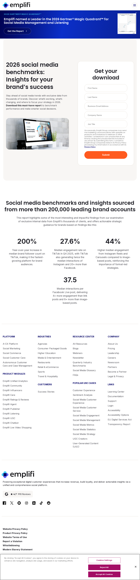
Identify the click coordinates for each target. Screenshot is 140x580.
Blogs (75, 348)
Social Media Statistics (84, 429)
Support (112, 401)
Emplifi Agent (9, 404)
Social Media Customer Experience (85, 401)
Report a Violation (12, 541)
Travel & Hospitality (48, 376)
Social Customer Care (14, 357)
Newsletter (78, 357)
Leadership (113, 353)
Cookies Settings (104, 560)
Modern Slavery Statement (18, 549)
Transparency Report (119, 424)
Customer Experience (84, 390)
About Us (113, 343)
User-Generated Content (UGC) (85, 445)
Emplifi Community (12, 385)
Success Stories (46, 391)
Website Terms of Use (15, 537)
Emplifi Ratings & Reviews (16, 399)
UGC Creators (80, 438)
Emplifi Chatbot (10, 422)
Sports (41, 371)
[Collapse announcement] (136, 12)
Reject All (104, 567)
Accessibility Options (118, 415)
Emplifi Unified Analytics (15, 381)
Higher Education (47, 353)
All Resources (80, 343)
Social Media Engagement (86, 415)
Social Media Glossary (84, 370)
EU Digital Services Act (120, 419)
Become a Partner (117, 371)
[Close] (136, 567)
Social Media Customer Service (85, 409)
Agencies (42, 343)
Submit (106, 155)
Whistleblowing (11, 545)
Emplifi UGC (9, 418)
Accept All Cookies (104, 574)
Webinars (77, 353)
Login (110, 405)
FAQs (75, 375)
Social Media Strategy (84, 434)
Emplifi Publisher (11, 409)
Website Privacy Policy (15, 529)
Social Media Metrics (83, 424)
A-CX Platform (10, 343)
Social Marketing (11, 348)
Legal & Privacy (116, 376)
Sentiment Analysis (82, 395)
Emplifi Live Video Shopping (17, 427)
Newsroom (113, 362)
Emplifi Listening (11, 413)
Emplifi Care (9, 395)
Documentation (116, 396)
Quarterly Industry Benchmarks (82, 364)
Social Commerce (12, 353)
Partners (112, 367)
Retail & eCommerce (48, 367)
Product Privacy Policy (15, 533)
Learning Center (116, 391)
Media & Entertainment (49, 357)
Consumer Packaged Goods (52, 348)
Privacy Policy (90, 147)
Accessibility (114, 410)
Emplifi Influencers (12, 390)
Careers (112, 357)
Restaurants (44, 362)
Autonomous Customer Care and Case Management (17, 364)
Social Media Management (86, 420)
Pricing (111, 348)
